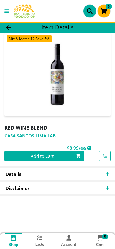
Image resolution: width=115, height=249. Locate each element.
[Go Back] (17, 27)
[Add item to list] (105, 156)
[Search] (90, 11)
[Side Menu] (6, 11)
